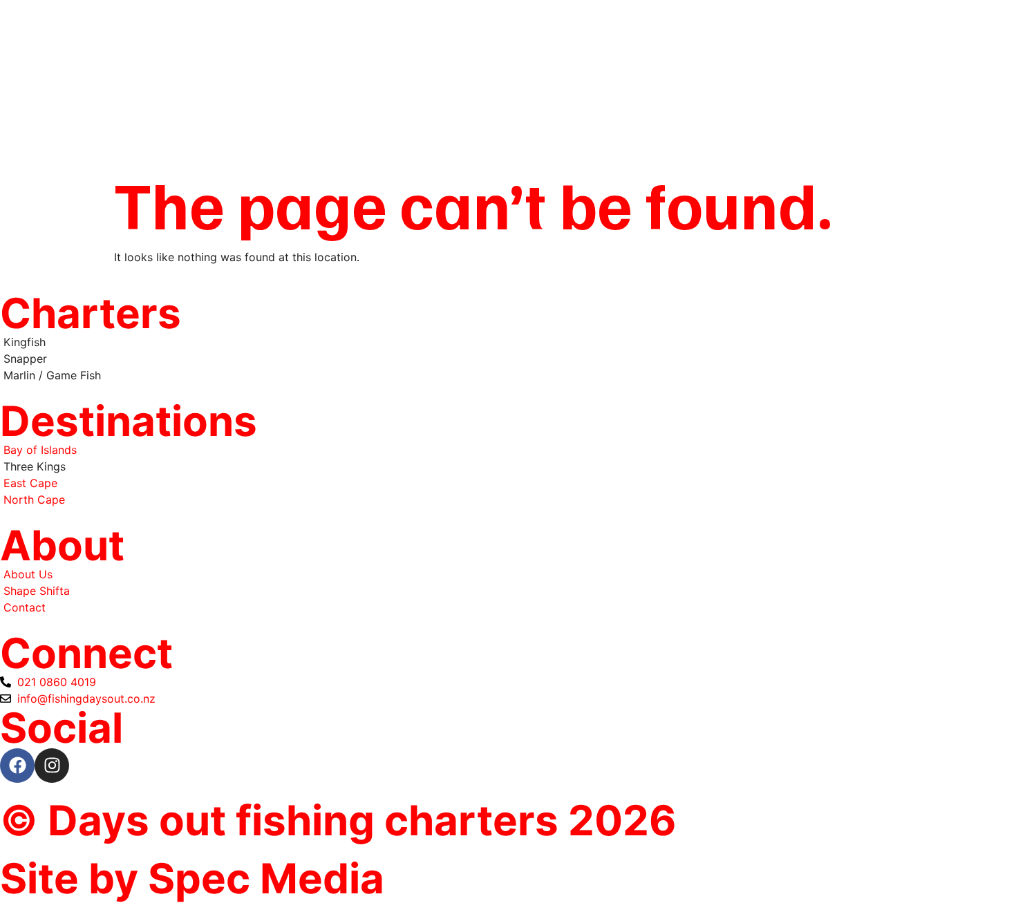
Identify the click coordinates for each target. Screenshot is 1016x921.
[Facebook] (17, 765)
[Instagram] (52, 765)
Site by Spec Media (192, 878)
